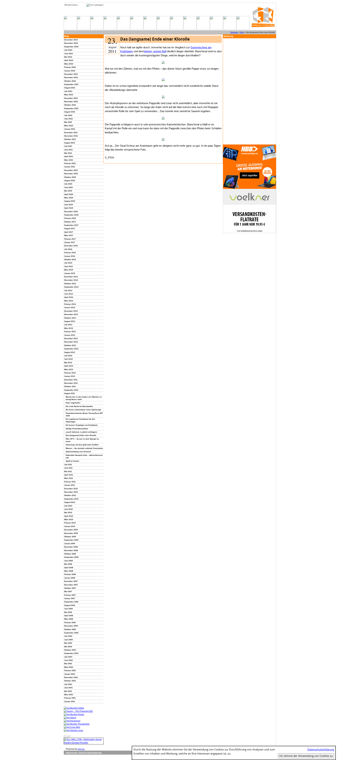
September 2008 (71, 557)
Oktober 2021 (70, 139)
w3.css (81, 749)
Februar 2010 (70, 523)
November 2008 (71, 550)
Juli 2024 (68, 50)
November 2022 (71, 102)
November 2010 (71, 492)
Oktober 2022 (70, 105)
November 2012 (71, 342)
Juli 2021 (68, 146)
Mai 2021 (68, 153)
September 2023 (71, 84)
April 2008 (68, 568)
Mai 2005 (68, 643)
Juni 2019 (68, 205)
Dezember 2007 (71, 581)
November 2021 (71, 136)
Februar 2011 (70, 482)
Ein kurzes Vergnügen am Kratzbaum (82, 425)
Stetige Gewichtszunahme (77, 429)
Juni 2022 (68, 119)
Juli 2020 (68, 184)
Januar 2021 (69, 167)
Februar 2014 (70, 304)
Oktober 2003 (70, 650)
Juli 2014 (68, 290)
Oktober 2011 (70, 386)
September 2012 (71, 349)
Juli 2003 (68, 657)
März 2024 (68, 64)
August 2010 (69, 502)
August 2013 (69, 321)
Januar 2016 (69, 256)
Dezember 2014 (71, 277)
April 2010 (68, 516)
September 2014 (71, 287)
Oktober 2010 (70, 495)
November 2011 (71, 383)
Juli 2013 (68, 325)
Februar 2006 (70, 622)
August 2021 (69, 143)
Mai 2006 (68, 612)
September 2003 (71, 653)
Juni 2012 (68, 359)
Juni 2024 (68, 54)
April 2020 (68, 194)
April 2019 (68, 208)
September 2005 (71, 633)
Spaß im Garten (72, 461)
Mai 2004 (68, 647)
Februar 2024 (70, 67)
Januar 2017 (69, 242)
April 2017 (68, 232)
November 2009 (71, 533)
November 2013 (71, 314)
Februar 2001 (70, 698)
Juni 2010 (68, 509)
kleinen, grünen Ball (155, 51)
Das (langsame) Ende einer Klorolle (81, 435)
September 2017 (71, 225)
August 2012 (69, 352)
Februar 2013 (70, 332)
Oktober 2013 (70, 318)
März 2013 (68, 328)
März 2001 (68, 695)
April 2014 (68, 297)
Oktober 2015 (70, 259)
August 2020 (69, 181)
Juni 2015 (68, 266)
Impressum (71, 753)
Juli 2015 (68, 263)
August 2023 (69, 88)
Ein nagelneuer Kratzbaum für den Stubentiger (80, 420)
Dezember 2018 (71, 211)
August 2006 (69, 605)
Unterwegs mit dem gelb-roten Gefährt (82, 445)
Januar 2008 (69, 578)
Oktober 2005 (70, 629)
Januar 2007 (69, 598)
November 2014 (71, 280)
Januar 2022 (69, 129)
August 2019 (69, 201)
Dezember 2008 (71, 547)
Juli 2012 (68, 356)
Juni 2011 (68, 468)
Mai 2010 (68, 513)
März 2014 (68, 301)
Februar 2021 (70, 163)
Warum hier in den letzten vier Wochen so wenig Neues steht (84, 398)
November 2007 (71, 585)
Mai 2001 (68, 691)
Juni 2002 (68, 660)
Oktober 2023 (70, 81)
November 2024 (71, 43)
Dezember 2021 (71, 133)
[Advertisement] (249, 91)
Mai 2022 (68, 122)
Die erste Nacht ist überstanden (79, 406)
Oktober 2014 (70, 284)
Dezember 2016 (71, 246)
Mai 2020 (68, 191)
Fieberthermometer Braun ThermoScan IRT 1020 (84, 414)
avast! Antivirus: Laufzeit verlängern (81, 432)
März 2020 (68, 198)
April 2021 (68, 156)
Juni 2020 (68, 187)
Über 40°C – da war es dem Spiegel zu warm (82, 440)
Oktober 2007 (70, 588)
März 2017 (68, 235)
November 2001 (71, 677)
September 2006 (71, 602)
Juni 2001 (68, 688)
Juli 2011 (68, 465)
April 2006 (68, 616)
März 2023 (68, 95)
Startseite (234, 32)
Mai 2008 (68, 564)
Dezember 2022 (71, 98)
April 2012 (68, 366)
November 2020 (71, 174)
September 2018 (71, 215)
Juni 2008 (68, 561)
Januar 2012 (69, 376)
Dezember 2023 (71, 74)
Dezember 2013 (71, 311)
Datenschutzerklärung (90, 753)
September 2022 (71, 108)
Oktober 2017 (70, 222)
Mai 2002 (68, 664)
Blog (242, 32)
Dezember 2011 (71, 380)
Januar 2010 (69, 526)
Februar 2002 (70, 670)
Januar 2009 (69, 544)
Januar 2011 (69, 485)
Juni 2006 (68, 609)
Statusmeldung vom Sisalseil (78, 452)
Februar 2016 (70, 253)
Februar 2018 (70, 218)
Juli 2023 (68, 91)
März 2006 (68, 619)
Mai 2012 (68, 363)
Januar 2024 (69, 71)
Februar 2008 (70, 574)
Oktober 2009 (70, 537)
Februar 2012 (70, 373)
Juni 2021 (68, 150)
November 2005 (71, 626)
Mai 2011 (68, 471)
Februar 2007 (70, 595)
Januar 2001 (69, 701)
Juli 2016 (68, 249)
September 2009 (71, 540)
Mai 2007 (68, 591)
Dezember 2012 (71, 338)
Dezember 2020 (71, 170)
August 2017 (69, 228)
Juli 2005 (68, 636)
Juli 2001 (68, 684)
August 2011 (69, 393)
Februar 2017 (70, 239)
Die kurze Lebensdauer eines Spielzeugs (83, 410)
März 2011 (68, 478)
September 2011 (71, 390)
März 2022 (68, 126)
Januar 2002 (69, 674)
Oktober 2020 (70, 177)
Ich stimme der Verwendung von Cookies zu (306, 756)
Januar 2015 (69, 273)
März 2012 (68, 369)
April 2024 (68, 60)
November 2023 (71, 77)
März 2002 (68, 667)
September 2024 (71, 47)
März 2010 (68, 519)
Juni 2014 (68, 294)
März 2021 (68, 160)
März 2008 (68, 571)
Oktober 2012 (70, 345)
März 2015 (68, 270)
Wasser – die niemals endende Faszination (84, 448)
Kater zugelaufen (73, 403)
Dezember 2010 (71, 489)
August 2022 (69, 112)
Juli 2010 (68, 506)
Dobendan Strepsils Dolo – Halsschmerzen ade (84, 456)
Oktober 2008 (70, 554)
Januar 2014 (69, 307)
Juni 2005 (68, 640)
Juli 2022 (68, 115)
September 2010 (71, 499)
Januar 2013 (69, 335)
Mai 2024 (68, 57)
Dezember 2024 (71, 40)
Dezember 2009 (71, 530)
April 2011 (68, 475)
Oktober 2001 (70, 681)
